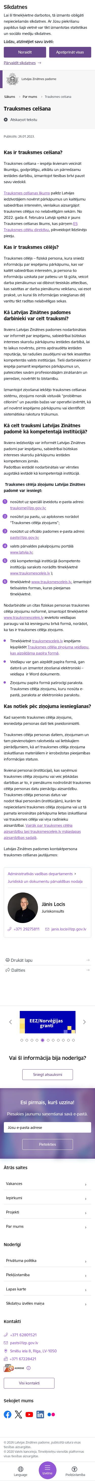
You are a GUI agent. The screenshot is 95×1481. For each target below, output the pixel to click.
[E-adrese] (14, 1368)
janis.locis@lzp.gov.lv (68, 929)
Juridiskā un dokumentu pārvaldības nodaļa (45, 881)
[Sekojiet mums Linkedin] (40, 1414)
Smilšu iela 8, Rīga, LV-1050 (33, 1351)
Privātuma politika (21, 1260)
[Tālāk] (84, 1021)
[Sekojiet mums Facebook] (7, 1414)
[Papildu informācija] (28, 1368)
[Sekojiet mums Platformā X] (18, 1414)
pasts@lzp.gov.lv (24, 1342)
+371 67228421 (23, 1358)
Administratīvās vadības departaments (40, 873)
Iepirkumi (14, 1197)
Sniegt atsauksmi (47, 1074)
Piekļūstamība (18, 1274)
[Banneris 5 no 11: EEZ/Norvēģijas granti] (47, 1022)
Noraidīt (25, 52)
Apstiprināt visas (70, 52)
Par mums (15, 1226)
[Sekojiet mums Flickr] (51, 1414)
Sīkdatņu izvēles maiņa (25, 1303)
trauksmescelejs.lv (47, 640)
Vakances (14, 1183)
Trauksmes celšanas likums (27, 193)
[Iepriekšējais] (10, 1021)
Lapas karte (16, 1289)
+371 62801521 (23, 1334)
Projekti (12, 1212)
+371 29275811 (27, 929)
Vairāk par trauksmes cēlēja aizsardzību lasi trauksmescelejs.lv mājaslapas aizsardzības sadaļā (42, 831)
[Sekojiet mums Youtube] (29, 1414)
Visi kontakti (29, 1383)
